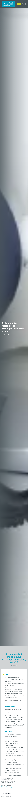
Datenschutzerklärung (6, 787)
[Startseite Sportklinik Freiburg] (8, 4)
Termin (18, 4)
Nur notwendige (7, 793)
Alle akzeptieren (6, 790)
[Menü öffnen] (25, 4)
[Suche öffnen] (23, 4)
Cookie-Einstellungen (6, 796)
